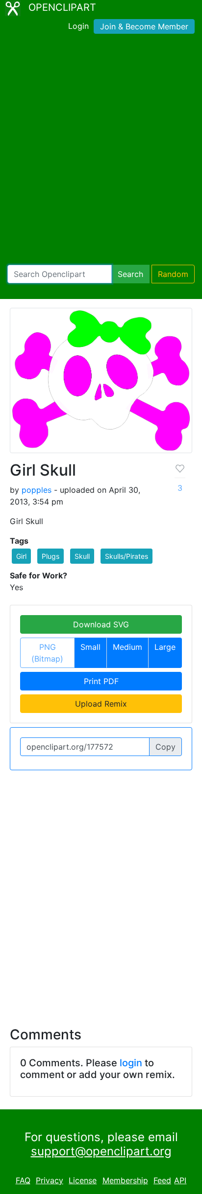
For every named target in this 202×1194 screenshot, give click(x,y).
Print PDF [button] (101, 681)
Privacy (49, 1180)
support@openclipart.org (101, 1151)
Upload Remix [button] (101, 704)
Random (173, 274)
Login (78, 26)
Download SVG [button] (101, 624)
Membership (125, 1180)
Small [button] (90, 647)
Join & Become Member (144, 26)
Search (130, 274)
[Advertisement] (101, 151)
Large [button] (165, 647)
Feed (162, 1180)
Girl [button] (21, 556)
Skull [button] (82, 556)
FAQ (23, 1180)
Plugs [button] (50, 556)
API (180, 1180)
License (83, 1180)
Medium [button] (127, 647)
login (131, 1063)
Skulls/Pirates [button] (126, 556)
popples (36, 490)
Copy (165, 747)
